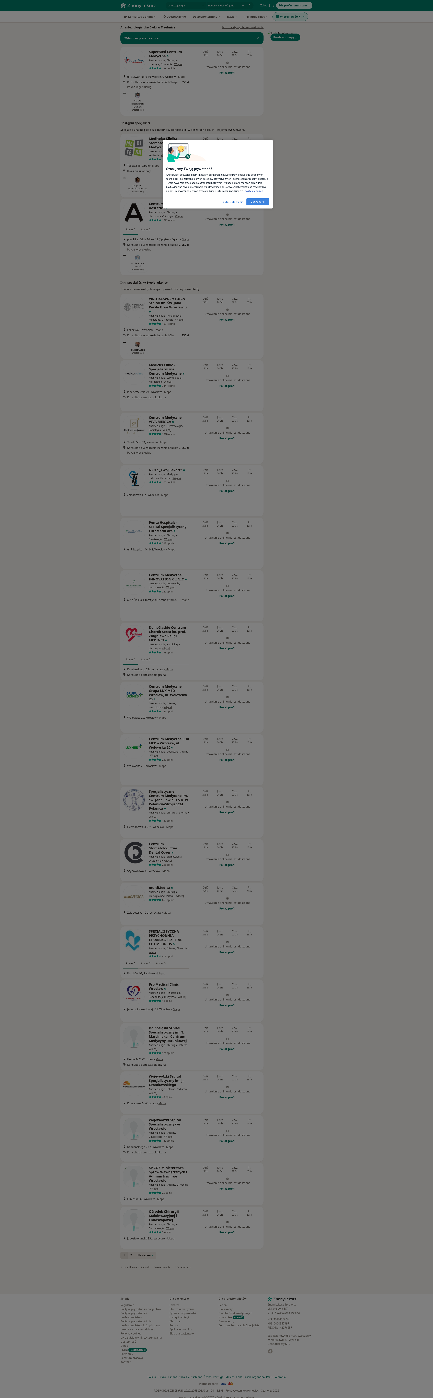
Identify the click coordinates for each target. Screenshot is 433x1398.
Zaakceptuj (258, 201)
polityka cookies (253, 191)
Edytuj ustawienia (232, 202)
